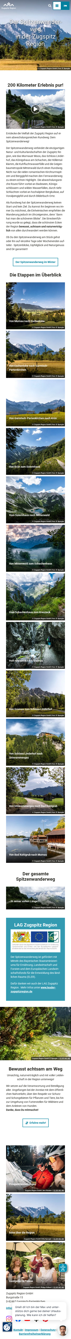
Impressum (31, 1329)
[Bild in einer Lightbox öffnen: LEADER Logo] (35, 941)
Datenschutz (48, 1329)
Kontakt (18, 1329)
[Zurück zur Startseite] (9, 5)
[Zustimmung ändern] (7, 1326)
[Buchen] (65, 6)
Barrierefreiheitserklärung (35, 1333)
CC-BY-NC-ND (64, 1058)
